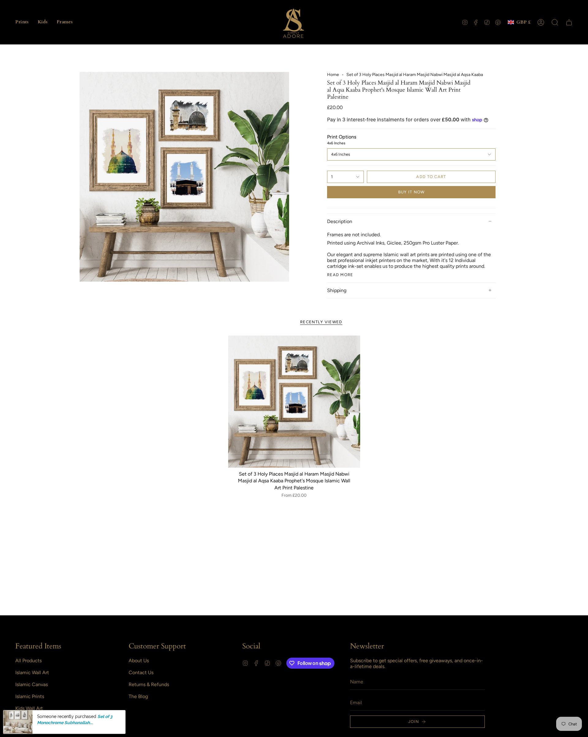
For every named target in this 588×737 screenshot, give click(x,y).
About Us (139, 660)
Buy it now (411, 192)
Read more (340, 274)
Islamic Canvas (31, 684)
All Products (28, 660)
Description (339, 221)
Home (333, 74)
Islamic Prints (29, 696)
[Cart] (569, 22)
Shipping (336, 290)
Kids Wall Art (29, 708)
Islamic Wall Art (32, 672)
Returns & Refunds (149, 684)
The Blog (138, 696)
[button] (22, 22)
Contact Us (141, 672)
